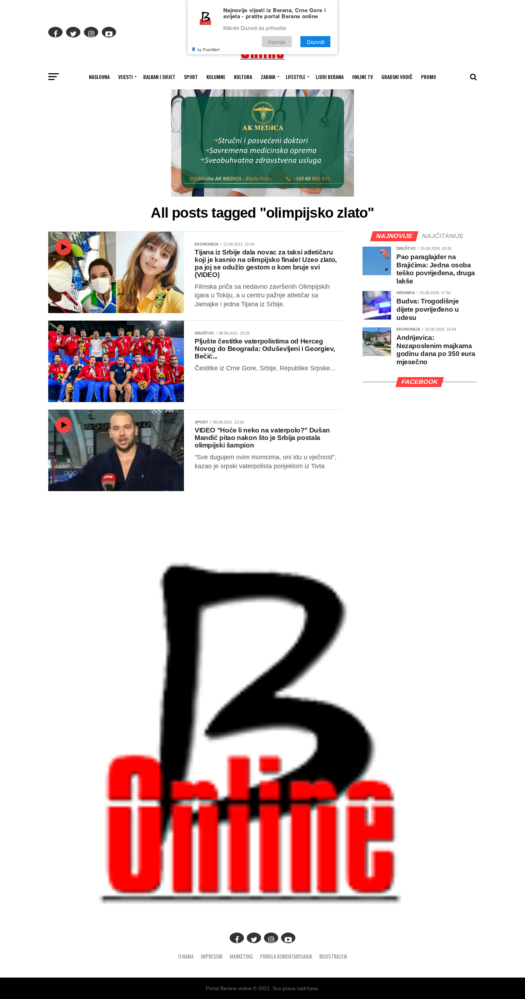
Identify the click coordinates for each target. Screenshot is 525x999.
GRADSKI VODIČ (396, 76)
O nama (186, 956)
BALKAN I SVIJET (159, 76)
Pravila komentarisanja (286, 956)
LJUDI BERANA (330, 76)
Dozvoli (315, 41)
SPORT (191, 76)
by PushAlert (209, 49)
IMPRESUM (211, 956)
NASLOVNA (99, 76)
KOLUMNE (215, 76)
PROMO (428, 76)
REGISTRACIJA (333, 956)
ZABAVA (268, 76)
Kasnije (276, 41)
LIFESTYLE (295, 76)
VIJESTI (125, 76)
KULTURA (243, 76)
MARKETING (241, 956)
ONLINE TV (362, 76)
